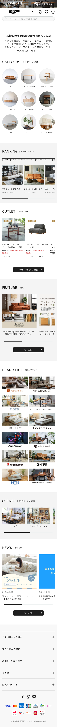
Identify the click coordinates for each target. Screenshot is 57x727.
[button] (28, 19)
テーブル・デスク (43, 159)
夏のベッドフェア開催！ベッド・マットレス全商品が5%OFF (18, 597)
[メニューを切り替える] (4, 12)
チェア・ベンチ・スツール (22, 159)
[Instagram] (28, 696)
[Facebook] (22, 696)
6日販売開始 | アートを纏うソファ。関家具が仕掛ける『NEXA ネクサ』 (18, 332)
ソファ (5, 159)
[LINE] (34, 697)
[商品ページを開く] (12, 175)
